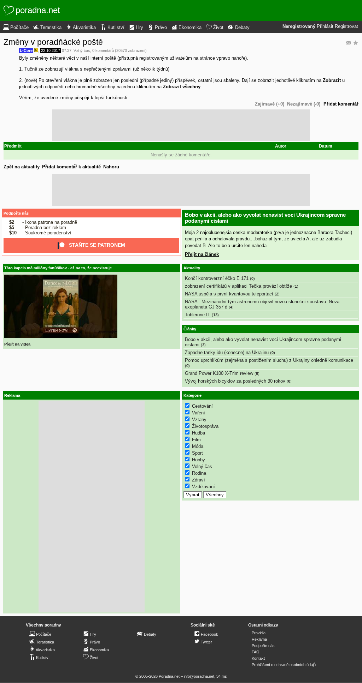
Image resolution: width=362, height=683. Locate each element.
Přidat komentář (340, 104)
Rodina (199, 473)
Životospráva (205, 426)
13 (215, 315)
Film (196, 439)
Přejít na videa (17, 344)
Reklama (259, 639)
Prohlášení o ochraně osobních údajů (284, 665)
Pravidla (258, 633)
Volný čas (82, 50)
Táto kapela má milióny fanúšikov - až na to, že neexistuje (58, 268)
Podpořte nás (16, 213)
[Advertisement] (181, 125)
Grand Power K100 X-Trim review (219, 373)
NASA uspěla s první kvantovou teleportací (229, 293)
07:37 (66, 50)
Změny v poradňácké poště (53, 42)
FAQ (255, 652)
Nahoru (111, 166)
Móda (197, 446)
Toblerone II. (197, 314)
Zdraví (198, 480)
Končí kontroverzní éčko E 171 (217, 278)
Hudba (198, 433)
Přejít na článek (202, 254)
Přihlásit (325, 26)
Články (189, 329)
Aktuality (191, 268)
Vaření (198, 412)
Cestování (202, 406)
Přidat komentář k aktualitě (71, 166)
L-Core (26, 50)
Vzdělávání (203, 486)
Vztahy (199, 419)
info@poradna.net (199, 676)
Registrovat (346, 26)
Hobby (198, 459)
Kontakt (258, 658)
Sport (197, 453)
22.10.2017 (50, 50)
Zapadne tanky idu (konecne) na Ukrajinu (227, 352)
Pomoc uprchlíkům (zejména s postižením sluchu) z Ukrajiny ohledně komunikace (269, 360)
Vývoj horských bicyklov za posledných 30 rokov (235, 381)
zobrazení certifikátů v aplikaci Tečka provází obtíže (238, 286)
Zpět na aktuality (22, 166)
